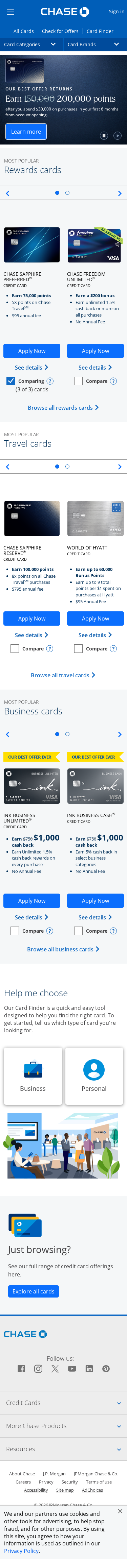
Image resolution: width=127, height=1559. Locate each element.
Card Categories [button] (34, 44)
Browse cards (71, 133)
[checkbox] (25, 381)
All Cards (26, 31)
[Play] (31, 136)
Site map (65, 1490)
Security (70, 1482)
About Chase (22, 1474)
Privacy (46, 1482)
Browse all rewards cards (64, 407)
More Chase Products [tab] (66, 1425)
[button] (120, 1511)
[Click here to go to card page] (32, 244)
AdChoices (92, 1490)
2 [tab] (67, 193)
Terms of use (99, 1482)
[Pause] (17, 136)
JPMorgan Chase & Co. (96, 1474)
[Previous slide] (6, 193)
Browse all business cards (63, 949)
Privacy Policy (21, 1551)
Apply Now (39, 352)
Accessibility (36, 1490)
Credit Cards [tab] (66, 1402)
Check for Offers (62, 31)
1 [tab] (57, 193)
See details (32, 367)
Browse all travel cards (63, 675)
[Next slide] (121, 193)
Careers (23, 1482)
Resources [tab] (66, 1448)
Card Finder (102, 31)
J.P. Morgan (54, 1474)
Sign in (117, 11)
